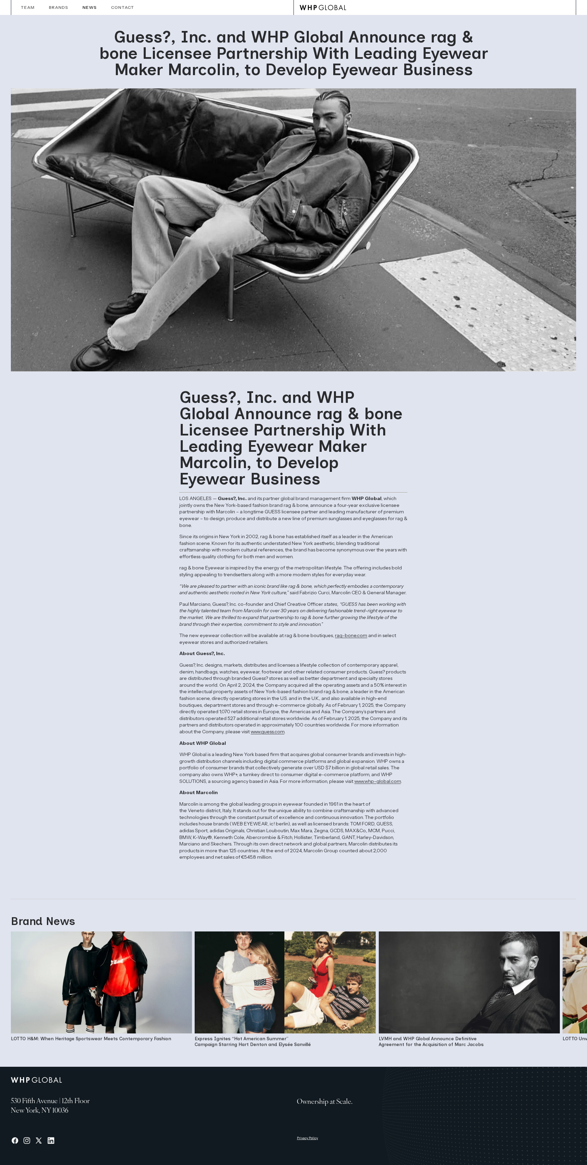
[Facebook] (15, 1140)
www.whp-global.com (377, 781)
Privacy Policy (307, 1138)
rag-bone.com (351, 635)
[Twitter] (39, 1140)
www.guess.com (267, 732)
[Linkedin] (51, 1140)
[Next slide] (568, 990)
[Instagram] (27, 1140)
